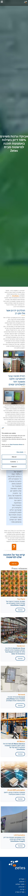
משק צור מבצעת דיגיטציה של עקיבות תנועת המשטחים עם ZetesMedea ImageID (15, 603)
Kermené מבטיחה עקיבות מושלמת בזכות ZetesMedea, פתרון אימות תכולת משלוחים (15, 698)
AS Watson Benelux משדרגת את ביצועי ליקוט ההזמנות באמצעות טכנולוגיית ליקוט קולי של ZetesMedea (14, 746)
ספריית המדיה (19, 892)
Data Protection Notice (16, 444)
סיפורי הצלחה (20, 884)
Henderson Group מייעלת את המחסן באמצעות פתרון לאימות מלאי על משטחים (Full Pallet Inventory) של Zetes (15, 651)
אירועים (21, 882)
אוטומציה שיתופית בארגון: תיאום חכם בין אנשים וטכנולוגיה (14, 793)
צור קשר (14, 563)
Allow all (14, 456)
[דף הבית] (25, 2)
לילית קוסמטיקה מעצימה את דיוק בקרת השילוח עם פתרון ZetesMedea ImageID (14, 839)
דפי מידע (21, 887)
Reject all (14, 466)
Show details (20, 452)
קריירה (22, 889)
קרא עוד (20, 610)
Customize (13, 461)
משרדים (21, 879)
